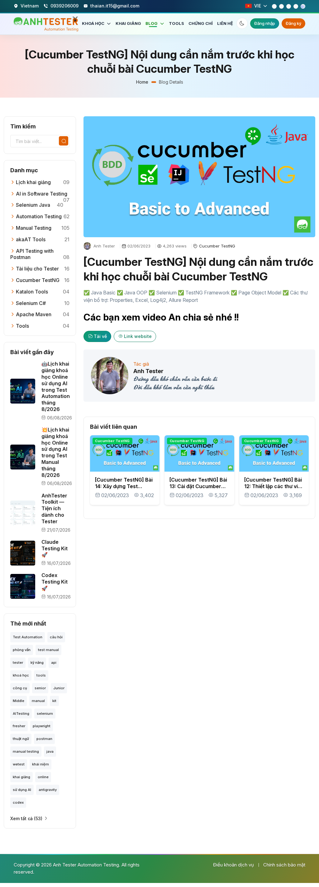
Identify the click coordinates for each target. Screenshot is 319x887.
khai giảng (21, 777)
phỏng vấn (22, 650)
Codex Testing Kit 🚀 (54, 581)
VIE (257, 5)
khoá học (21, 675)
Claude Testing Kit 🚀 (54, 548)
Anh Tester (148, 371)
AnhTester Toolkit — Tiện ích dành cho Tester (54, 508)
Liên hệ (225, 23)
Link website (138, 336)
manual (38, 701)
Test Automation (27, 637)
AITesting (21, 713)
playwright (41, 726)
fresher (19, 726)
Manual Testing (33, 228)
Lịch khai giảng (33, 182)
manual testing (26, 751)
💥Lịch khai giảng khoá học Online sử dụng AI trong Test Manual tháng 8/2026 (55, 452)
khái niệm (40, 764)
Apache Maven (33, 314)
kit (54, 701)
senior (40, 688)
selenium (45, 713)
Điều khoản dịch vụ (233, 865)
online (43, 777)
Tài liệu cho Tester (37, 269)
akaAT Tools (30, 239)
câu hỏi (56, 637)
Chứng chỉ (200, 23)
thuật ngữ (21, 739)
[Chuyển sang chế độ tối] (242, 23)
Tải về (100, 336)
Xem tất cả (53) (26, 818)
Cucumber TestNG (37, 280)
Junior (58, 688)
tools (41, 675)
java (50, 751)
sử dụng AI (22, 790)
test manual (48, 650)
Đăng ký (293, 23)
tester (18, 662)
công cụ (20, 688)
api (53, 662)
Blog (152, 23)
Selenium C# (30, 303)
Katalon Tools (31, 292)
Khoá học (93, 23)
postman (44, 739)
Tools (176, 23)
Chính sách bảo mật (284, 865)
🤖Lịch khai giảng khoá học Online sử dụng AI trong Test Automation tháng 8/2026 (55, 386)
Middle (18, 701)
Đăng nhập (264, 23)
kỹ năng (37, 662)
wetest (19, 764)
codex (18, 802)
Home (142, 82)
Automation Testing (38, 216)
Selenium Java (32, 205)
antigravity (48, 790)
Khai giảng (128, 23)
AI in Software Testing (41, 194)
